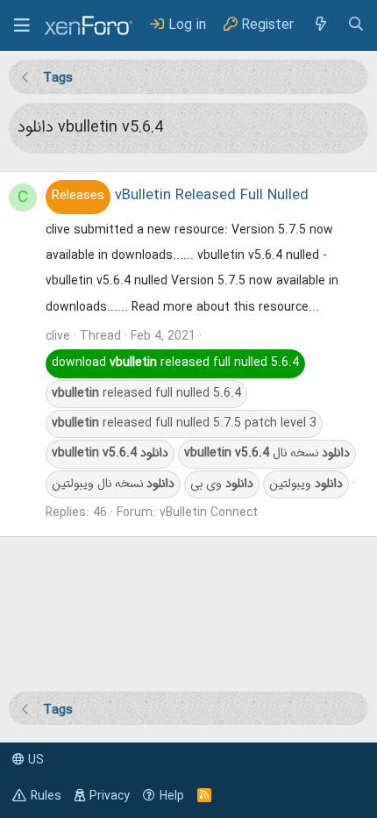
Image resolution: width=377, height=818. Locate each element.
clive (58, 336)
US (34, 760)
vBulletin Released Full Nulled (180, 195)
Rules (46, 796)
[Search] (355, 25)
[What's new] (320, 25)
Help (172, 796)
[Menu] (22, 25)
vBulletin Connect (209, 512)
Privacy (109, 796)
